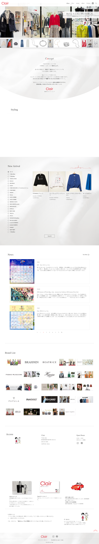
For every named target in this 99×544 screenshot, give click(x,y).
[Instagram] (77, 443)
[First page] (37, 332)
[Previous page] (40, 332)
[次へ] (96, 20)
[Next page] (58, 332)
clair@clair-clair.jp (45, 443)
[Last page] (61, 332)
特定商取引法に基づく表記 (57, 540)
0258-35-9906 (44, 441)
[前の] (3, 20)
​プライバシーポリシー (43, 540)
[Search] (96, 3)
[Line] (93, 3)
